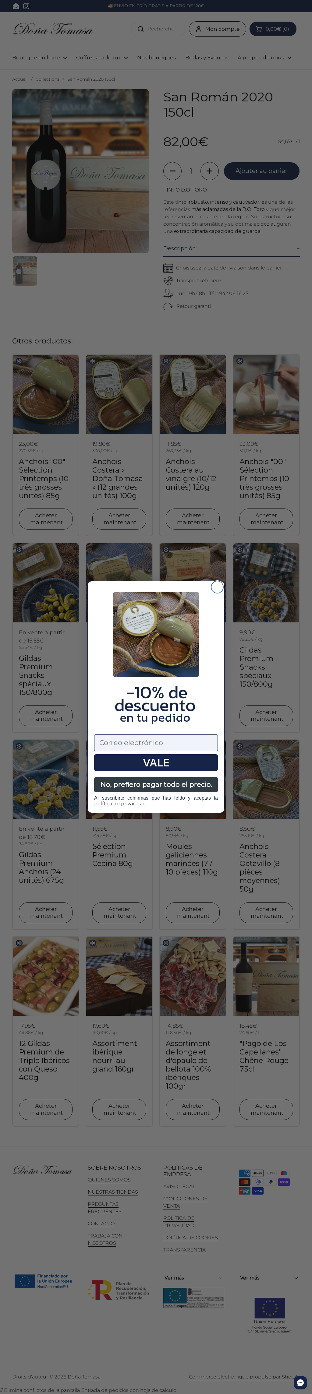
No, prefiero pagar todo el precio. (156, 784)
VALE (156, 762)
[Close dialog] (217, 587)
